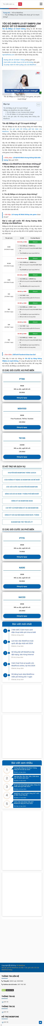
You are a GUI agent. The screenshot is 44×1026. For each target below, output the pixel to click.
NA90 (22, 567)
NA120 (22, 597)
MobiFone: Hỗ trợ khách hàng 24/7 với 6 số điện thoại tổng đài (26, 794)
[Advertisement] (22, 736)
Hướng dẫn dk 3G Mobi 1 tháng (14, 60)
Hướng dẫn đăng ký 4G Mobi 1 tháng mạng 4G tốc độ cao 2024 (25, 768)
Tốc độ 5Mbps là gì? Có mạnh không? (15, 108)
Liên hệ (6, 1002)
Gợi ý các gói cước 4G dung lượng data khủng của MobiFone (21, 117)
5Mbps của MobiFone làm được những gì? (16, 110)
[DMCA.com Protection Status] (9, 990)
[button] (37, 105)
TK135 (22, 438)
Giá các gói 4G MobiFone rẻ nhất (12, 967)
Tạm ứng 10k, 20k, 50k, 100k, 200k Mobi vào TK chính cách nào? (26, 777)
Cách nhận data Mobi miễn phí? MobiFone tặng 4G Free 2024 (24, 802)
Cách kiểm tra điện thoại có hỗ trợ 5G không (18, 62)
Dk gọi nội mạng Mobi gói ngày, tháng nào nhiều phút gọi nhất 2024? (27, 785)
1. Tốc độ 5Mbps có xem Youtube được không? (19, 112)
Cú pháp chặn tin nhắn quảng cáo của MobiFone (20, 64)
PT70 (22, 538)
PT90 (22, 379)
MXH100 (22, 408)
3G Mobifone (20, 965)
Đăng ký (35, 242)
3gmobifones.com (8, 54)
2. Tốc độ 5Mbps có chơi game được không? (19, 114)
